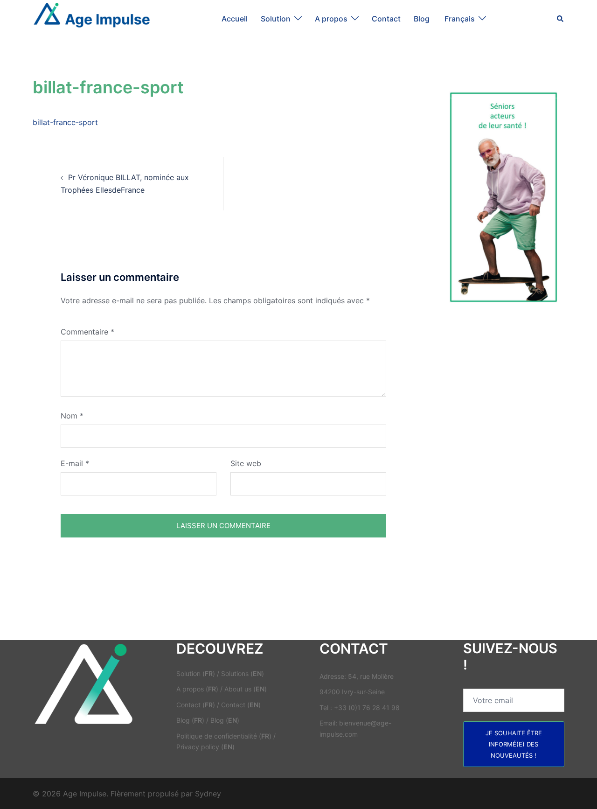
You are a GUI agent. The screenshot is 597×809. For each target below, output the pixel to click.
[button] (560, 18)
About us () (245, 689)
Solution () (195, 673)
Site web (245, 463)
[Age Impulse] (92, 17)
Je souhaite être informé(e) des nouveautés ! (514, 744)
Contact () (195, 705)
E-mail (75, 463)
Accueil (235, 18)
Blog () (190, 720)
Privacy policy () (205, 747)
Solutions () (242, 673)
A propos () (197, 689)
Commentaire (87, 331)
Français (459, 18)
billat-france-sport (65, 122)
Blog (422, 18)
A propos (331, 18)
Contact (386, 18)
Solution (276, 18)
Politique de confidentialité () (223, 736)
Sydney (208, 793)
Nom (72, 415)
